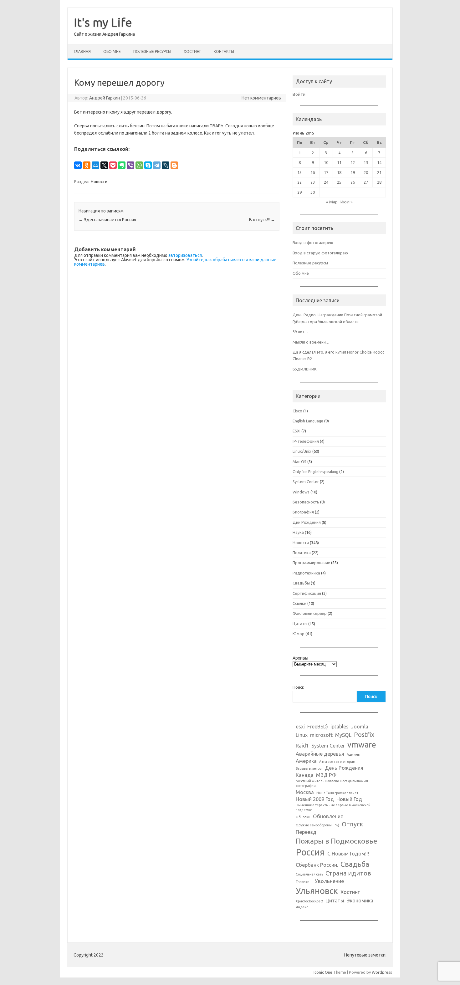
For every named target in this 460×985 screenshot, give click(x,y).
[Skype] (148, 165)
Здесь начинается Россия (107, 219)
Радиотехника (306, 573)
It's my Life (103, 22)
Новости (99, 181)
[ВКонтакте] (78, 165)
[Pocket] (113, 165)
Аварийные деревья (320, 754)
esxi (300, 726)
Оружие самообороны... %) (317, 825)
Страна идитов (348, 873)
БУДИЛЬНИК (305, 369)
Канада (305, 775)
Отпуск (352, 824)
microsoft (321, 735)
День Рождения (344, 768)
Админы (353, 754)
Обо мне (112, 51)
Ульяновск (317, 891)
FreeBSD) (317, 726)
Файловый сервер (310, 613)
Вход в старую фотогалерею (320, 253)
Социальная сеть (309, 874)
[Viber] (130, 165)
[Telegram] (157, 165)
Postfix (364, 734)
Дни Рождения (307, 522)
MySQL (343, 735)
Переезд (306, 832)
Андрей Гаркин (104, 97)
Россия (310, 852)
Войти (299, 94)
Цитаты (300, 623)
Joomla (359, 726)
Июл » (346, 201)
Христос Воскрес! (309, 901)
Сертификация (307, 593)
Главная (82, 51)
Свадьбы (301, 583)
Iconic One (323, 972)
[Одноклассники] (86, 165)
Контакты (224, 51)
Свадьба (354, 864)
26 (352, 182)
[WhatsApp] (139, 165)
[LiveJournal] (165, 165)
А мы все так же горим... (338, 761)
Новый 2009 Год (315, 799)
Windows (301, 492)
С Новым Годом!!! (348, 853)
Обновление (328, 816)
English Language (308, 421)
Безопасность (306, 502)
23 (312, 182)
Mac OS (299, 461)
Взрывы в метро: (309, 768)
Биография (303, 512)
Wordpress (382, 972)
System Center (306, 481)
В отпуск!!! (262, 219)
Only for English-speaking (315, 471)
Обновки (303, 817)
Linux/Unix (302, 451)
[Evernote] (121, 165)
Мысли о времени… (311, 342)
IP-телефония (306, 441)
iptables (339, 726)
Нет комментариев (261, 97)
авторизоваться (185, 255)
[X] (104, 165)
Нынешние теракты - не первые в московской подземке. (333, 807)
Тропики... (304, 882)
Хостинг (192, 51)
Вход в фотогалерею (313, 242)
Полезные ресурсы (152, 51)
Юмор (298, 633)
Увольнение (329, 881)
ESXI (296, 431)
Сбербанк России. (317, 865)
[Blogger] (174, 165)
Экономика (360, 900)
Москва (305, 792)
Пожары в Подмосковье (336, 841)
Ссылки (299, 603)
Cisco (297, 411)
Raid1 (302, 745)
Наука (298, 532)
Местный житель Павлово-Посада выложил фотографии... (332, 783)
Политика (302, 552)
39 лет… (300, 331)
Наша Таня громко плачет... (338, 793)
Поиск (298, 687)
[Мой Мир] (95, 165)
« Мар (332, 201)
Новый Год (349, 799)
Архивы (300, 658)
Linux (302, 735)
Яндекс (302, 907)
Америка (306, 761)
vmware (361, 744)
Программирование (311, 562)
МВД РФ (326, 775)
